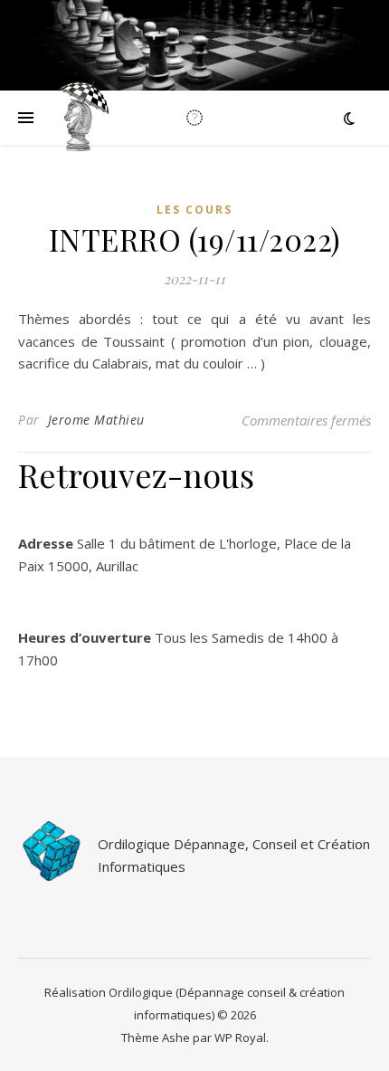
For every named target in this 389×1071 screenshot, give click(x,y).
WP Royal (240, 1037)
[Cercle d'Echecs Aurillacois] (81, 117)
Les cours (194, 209)
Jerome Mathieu (96, 419)
